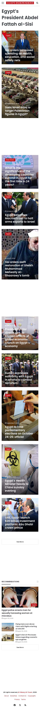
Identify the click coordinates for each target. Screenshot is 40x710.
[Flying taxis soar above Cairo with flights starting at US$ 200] (8, 627)
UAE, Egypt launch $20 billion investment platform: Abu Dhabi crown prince (20, 523)
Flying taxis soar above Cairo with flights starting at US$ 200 (26, 626)
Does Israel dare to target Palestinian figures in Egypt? (17, 110)
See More (20, 647)
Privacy (17, 699)
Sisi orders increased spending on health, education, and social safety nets (20, 55)
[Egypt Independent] (20, 3)
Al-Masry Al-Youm (25, 692)
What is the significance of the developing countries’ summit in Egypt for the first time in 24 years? (19, 176)
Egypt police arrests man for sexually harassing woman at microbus (17, 613)
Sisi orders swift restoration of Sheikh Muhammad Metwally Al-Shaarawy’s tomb (19, 268)
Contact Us (22, 696)
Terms (23, 699)
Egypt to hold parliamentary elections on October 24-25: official (19, 432)
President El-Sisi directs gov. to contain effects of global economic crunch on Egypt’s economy (17, 337)
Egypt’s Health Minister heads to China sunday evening (16, 486)
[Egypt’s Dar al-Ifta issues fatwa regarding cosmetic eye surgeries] (8, 637)
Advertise (13, 696)
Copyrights (32, 696)
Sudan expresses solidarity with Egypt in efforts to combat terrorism (19, 378)
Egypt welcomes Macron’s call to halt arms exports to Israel (20, 218)
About (6, 696)
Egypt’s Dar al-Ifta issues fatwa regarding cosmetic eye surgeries (26, 637)
